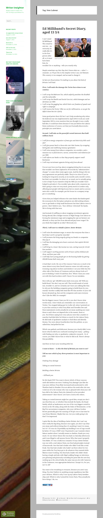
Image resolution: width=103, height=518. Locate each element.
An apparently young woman (14, 33)
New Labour (51, 500)
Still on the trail (10, 47)
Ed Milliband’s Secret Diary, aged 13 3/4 (64, 30)
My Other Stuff (72, 498)
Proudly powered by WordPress (51, 514)
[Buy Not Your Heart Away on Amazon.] (15, 80)
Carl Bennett (61, 498)
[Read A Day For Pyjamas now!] (15, 118)
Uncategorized (81, 498)
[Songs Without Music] (15, 154)
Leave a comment (63, 500)
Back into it (9, 43)
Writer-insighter (15, 7)
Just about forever (11, 38)
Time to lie (9, 52)
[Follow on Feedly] (8, 514)
